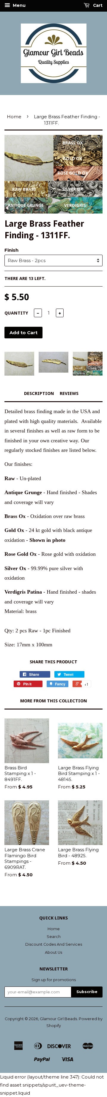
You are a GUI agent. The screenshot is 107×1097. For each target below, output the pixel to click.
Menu (19, 5)
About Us (53, 952)
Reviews (69, 393)
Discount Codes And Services (53, 944)
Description (39, 393)
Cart (97, 5)
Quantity (16, 313)
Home (14, 116)
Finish (11, 250)
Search (54, 936)
